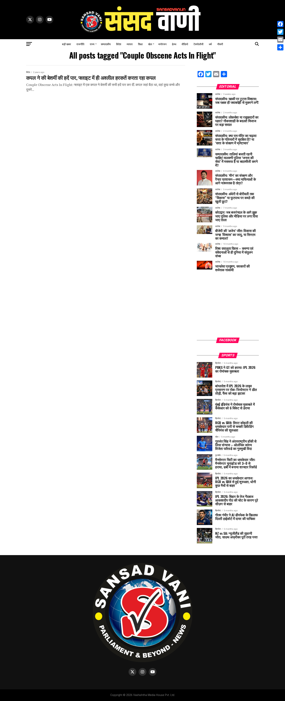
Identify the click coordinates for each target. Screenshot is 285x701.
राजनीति (80, 44)
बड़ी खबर (66, 44)
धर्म (210, 44)
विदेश (118, 44)
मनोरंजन (162, 44)
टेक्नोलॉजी (198, 44)
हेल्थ (174, 44)
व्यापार (130, 44)
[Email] (280, 39)
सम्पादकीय (106, 44)
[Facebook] (280, 24)
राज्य (92, 44)
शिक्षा (140, 44)
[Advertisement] (228, 307)
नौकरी (220, 44)
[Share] (280, 47)
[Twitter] (280, 32)
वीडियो (185, 44)
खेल (150, 44)
